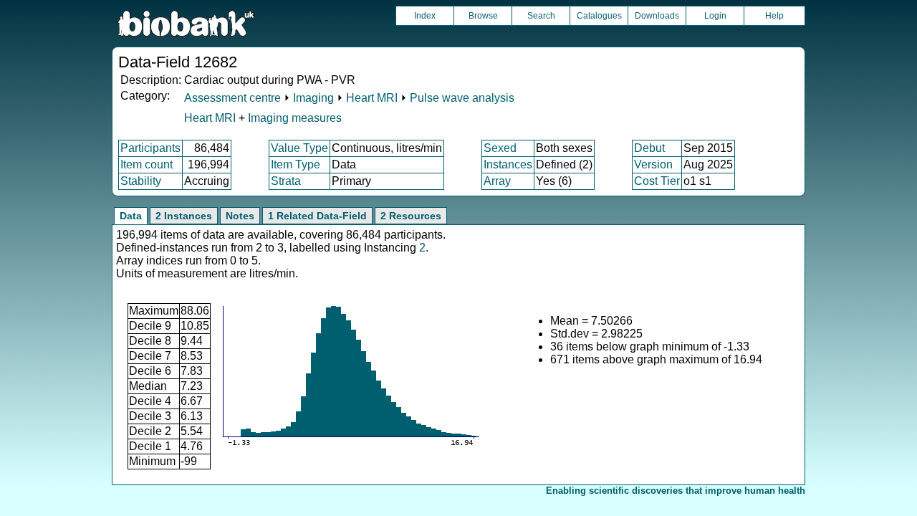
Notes (240, 215)
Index (425, 16)
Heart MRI (372, 98)
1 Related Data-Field (317, 215)
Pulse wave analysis (462, 98)
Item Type (295, 164)
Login (715, 16)
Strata (286, 181)
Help (774, 16)
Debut (649, 148)
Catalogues (599, 16)
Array (497, 181)
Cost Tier (657, 181)
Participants (150, 148)
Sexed (500, 148)
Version (653, 164)
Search (541, 16)
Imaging (313, 98)
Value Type (299, 148)
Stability (140, 181)
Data (131, 215)
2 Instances (183, 215)
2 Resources (410, 215)
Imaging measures (295, 118)
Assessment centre (232, 98)
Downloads (657, 16)
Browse (483, 16)
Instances (508, 164)
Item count (146, 164)
